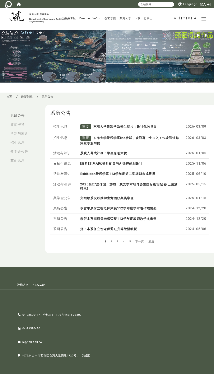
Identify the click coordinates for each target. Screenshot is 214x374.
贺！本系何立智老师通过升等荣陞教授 (108, 229)
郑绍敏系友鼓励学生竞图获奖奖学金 (107, 198)
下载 (137, 18)
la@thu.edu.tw (32, 341)
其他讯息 (17, 161)
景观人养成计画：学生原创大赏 (103, 153)
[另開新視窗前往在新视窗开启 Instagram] (184, 18)
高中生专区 (68, 18)
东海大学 (125, 18)
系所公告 (17, 116)
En (174, 18)
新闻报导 (17, 125)
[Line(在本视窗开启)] (189, 18)
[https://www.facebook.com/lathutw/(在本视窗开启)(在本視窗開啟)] (179, 18)
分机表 (47, 314)
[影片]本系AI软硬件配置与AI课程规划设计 (111, 163)
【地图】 (86, 355)
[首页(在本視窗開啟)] (19, 4)
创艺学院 (110, 18)
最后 (151, 241)
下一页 (139, 241)
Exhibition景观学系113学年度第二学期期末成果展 (117, 174)
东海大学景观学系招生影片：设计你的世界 (125, 126)
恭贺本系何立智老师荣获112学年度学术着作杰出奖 (118, 208)
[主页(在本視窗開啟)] (18, 16)
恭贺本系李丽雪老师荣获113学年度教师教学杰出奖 (118, 219)
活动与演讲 (19, 134)
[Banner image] (107, 56)
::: (4, 114)
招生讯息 (17, 143)
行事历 (148, 18)
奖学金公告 (19, 152)
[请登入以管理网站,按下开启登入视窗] (8, 4)
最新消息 (27, 96)
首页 (9, 96)
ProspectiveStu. (90, 18)
